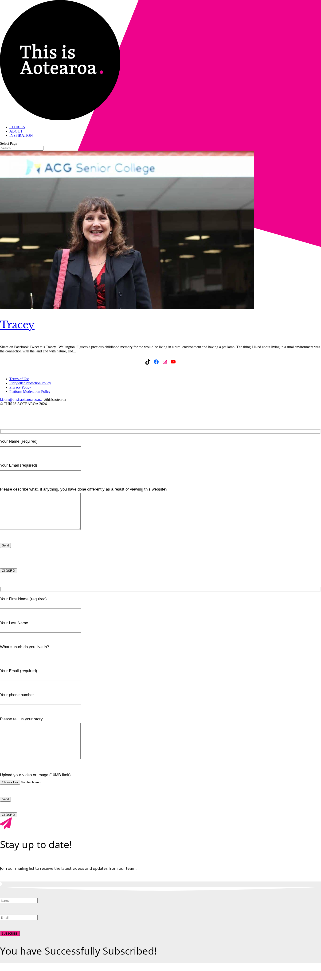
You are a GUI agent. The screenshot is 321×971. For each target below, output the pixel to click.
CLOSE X (8, 571)
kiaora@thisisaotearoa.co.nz (21, 400)
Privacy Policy (20, 387)
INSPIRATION (21, 135)
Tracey (17, 325)
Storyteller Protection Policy (30, 383)
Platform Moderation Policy (30, 392)
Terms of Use (19, 379)
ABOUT (16, 131)
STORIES (17, 127)
